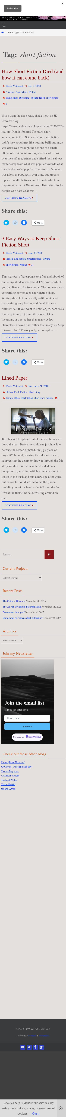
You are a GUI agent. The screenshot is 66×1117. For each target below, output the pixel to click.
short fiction (52, 95)
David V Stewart (14, 85)
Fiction (9, 254)
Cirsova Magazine (10, 761)
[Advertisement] (15, 839)
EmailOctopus (35, 728)
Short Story (34, 385)
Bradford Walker (9, 770)
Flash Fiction (20, 385)
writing (23, 259)
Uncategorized (34, 254)
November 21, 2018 (38, 380)
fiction (9, 390)
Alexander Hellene (10, 766)
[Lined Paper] (33, 413)
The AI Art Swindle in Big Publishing (22, 598)
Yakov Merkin (8, 775)
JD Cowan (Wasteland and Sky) (16, 757)
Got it (35, 1113)
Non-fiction (21, 90)
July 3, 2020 (35, 85)
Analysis (10, 90)
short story (39, 390)
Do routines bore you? (14, 604)
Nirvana (32, 1026)
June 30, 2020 (35, 249)
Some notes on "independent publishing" (23, 609)
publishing (24, 95)
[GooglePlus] (41, 1038)
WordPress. (44, 1026)
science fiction (38, 95)
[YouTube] (22, 1038)
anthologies (12, 95)
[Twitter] (29, 1038)
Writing (32, 90)
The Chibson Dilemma (14, 593)
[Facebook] (35, 1038)
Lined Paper (14, 372)
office (17, 390)
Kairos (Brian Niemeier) (13, 753)
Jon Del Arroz (8, 779)
